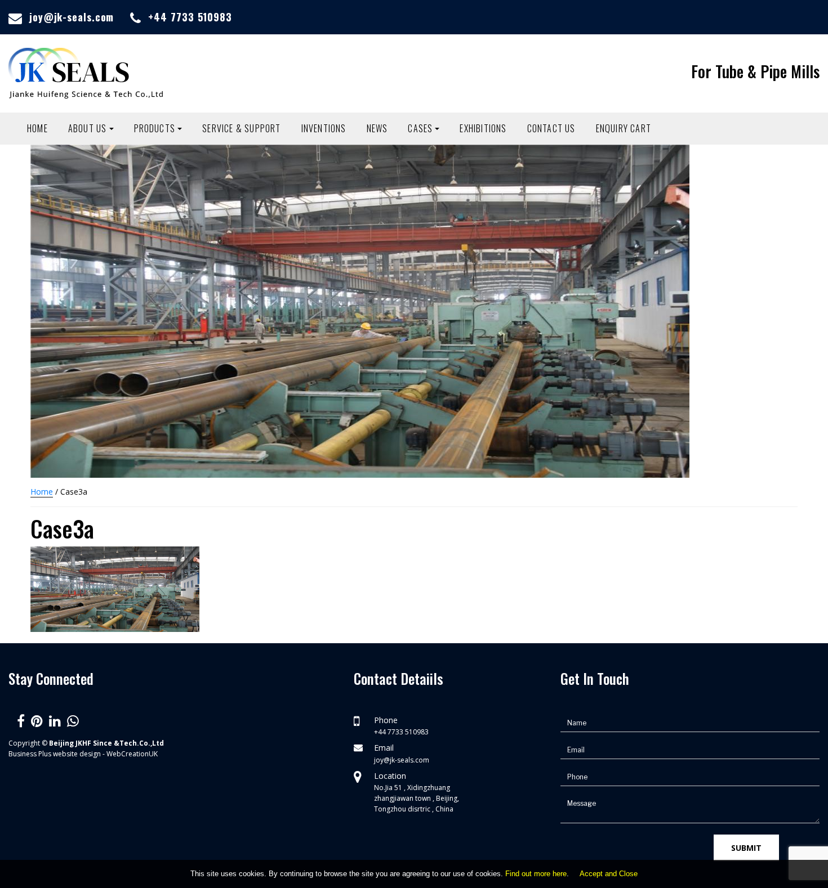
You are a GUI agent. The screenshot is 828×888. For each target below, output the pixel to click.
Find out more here (536, 873)
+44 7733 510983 (190, 17)
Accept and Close (609, 873)
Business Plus (29, 754)
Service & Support (241, 128)
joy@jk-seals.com (71, 17)
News (377, 128)
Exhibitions (483, 128)
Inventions (323, 128)
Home (37, 128)
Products (155, 128)
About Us (87, 128)
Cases (420, 128)
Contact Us (551, 128)
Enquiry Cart (623, 128)
